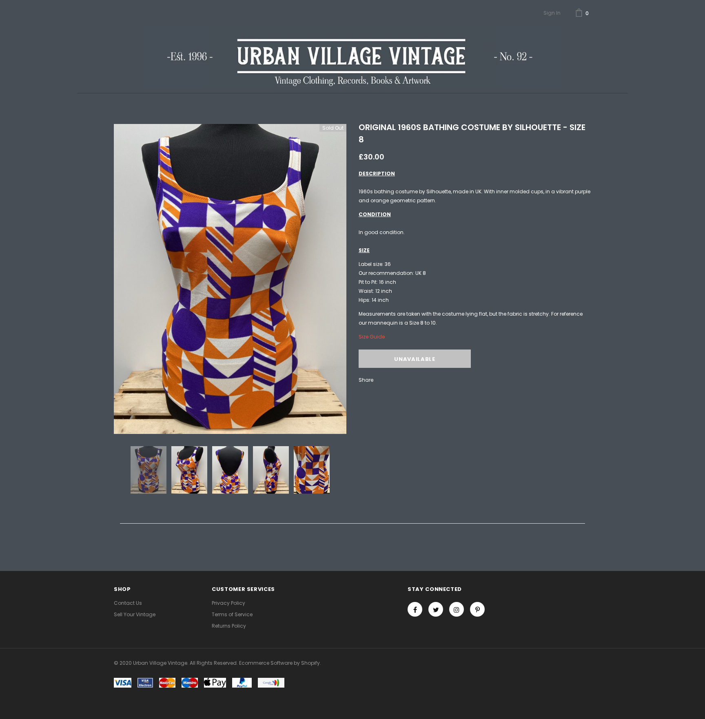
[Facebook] (415, 609)
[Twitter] (435, 609)
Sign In (552, 12)
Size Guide (372, 336)
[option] (230, 279)
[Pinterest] (477, 609)
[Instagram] (456, 609)
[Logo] (352, 56)
